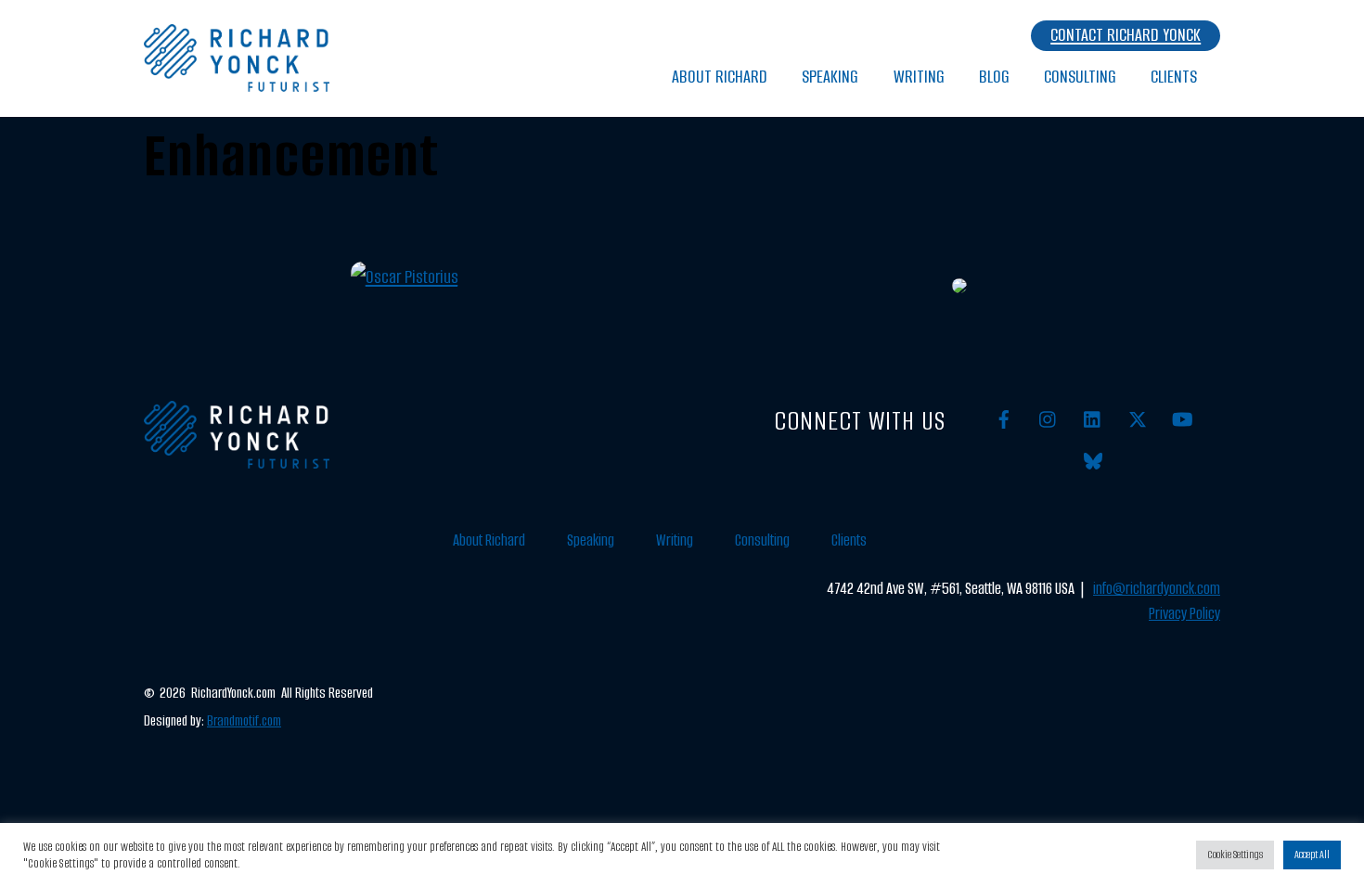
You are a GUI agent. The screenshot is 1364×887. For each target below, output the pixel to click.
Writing (919, 76)
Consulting (1080, 76)
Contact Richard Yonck (1125, 34)
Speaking (830, 76)
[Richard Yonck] (236, 82)
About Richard (719, 76)
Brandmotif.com (244, 721)
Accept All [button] (1312, 854)
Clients (1174, 76)
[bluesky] (1093, 460)
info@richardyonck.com (1156, 588)
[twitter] (1137, 419)
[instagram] (1048, 419)
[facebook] (1004, 419)
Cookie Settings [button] (1235, 854)
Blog (994, 76)
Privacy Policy (1184, 613)
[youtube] (1182, 419)
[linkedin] (1093, 419)
